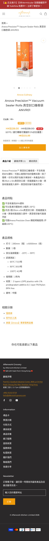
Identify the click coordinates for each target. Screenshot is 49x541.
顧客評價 (7, 376)
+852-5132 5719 (10, 393)
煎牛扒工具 (11, 318)
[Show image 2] (21, 88)
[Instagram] (10, 400)
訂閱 (9, 502)
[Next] (34, 87)
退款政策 (7, 443)
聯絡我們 (7, 462)
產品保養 (7, 434)
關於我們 (7, 457)
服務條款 (7, 448)
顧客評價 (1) (20, 161)
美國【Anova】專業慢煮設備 (19, 322)
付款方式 (7, 424)
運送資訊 (33, 161)
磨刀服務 (7, 438)
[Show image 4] (27, 88)
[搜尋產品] (41, 14)
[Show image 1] (19, 88)
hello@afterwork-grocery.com (14, 395)
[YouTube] (17, 400)
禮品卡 (6, 415)
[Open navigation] (3, 14)
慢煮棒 (9, 313)
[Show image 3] (24, 88)
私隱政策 (7, 452)
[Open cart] (45, 13)
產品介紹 (6, 161)
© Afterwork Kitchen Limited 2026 (24, 515)
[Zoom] (43, 40)
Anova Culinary (24, 95)
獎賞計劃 (7, 420)
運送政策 (7, 429)
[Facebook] (4, 400)
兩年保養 (28, 123)
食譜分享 (7, 466)
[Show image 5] (30, 88)
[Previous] (14, 87)
